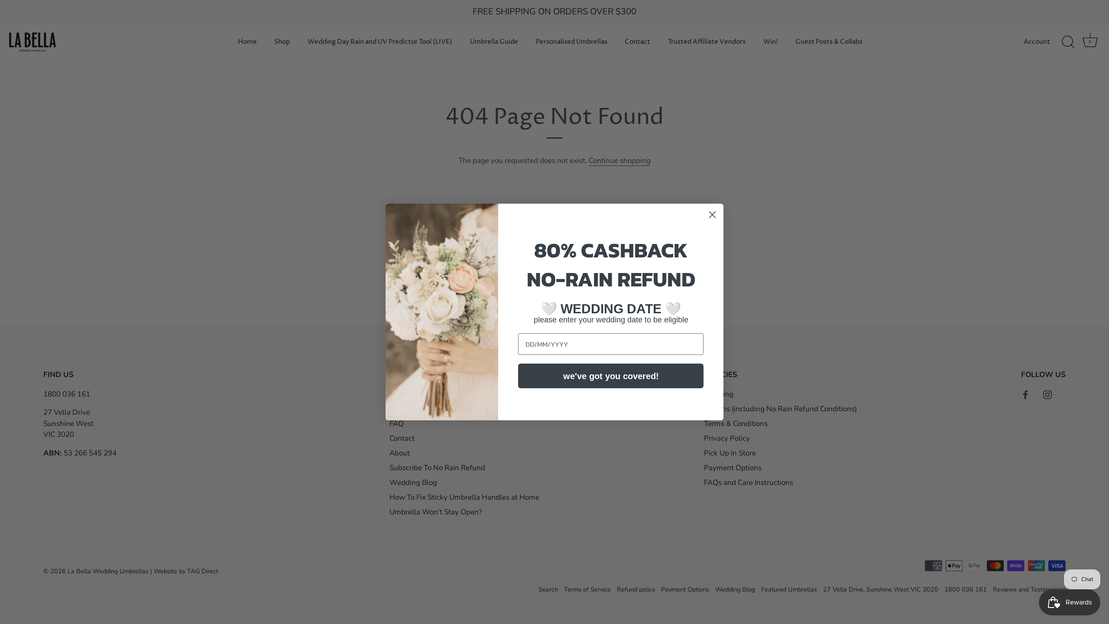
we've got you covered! (611, 376)
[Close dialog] (712, 214)
